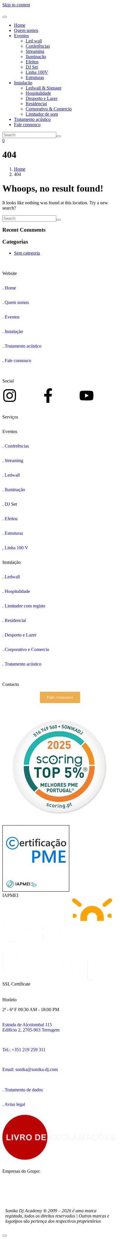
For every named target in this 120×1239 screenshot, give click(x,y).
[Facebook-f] (48, 395)
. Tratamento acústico (21, 346)
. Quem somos (15, 302)
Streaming (35, 51)
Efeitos (32, 61)
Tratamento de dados (24, 1089)
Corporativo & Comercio (49, 108)
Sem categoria (27, 253)
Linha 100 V (16, 547)
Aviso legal (14, 1104)
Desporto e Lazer (41, 98)
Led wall (34, 40)
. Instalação (12, 331)
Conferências (38, 46)
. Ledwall (11, 576)
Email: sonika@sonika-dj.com (30, 1069)
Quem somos (26, 30)
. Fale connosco (16, 360)
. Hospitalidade (16, 591)
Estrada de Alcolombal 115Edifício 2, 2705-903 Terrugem (30, 1027)
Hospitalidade (38, 93)
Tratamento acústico (32, 119)
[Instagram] (9, 395)
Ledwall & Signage (43, 87)
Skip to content (16, 4)
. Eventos (11, 316)
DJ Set (32, 67)
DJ (8, 504)
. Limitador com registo (23, 605)
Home (19, 25)
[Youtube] (86, 395)
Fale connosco (27, 124)
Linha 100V (37, 72)
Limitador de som (42, 114)
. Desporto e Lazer (19, 634)
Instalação (23, 82)
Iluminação (36, 56)
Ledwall (12, 475)
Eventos (21, 35)
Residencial (36, 103)
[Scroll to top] (4, 1235)
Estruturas (35, 77)
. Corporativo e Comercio (25, 649)
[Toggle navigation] (4, 17)
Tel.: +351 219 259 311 (23, 1049)
